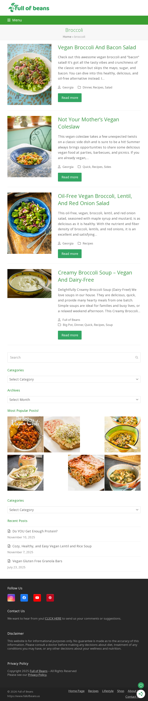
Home (67, 37)
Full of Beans (71, 320)
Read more (70, 97)
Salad (108, 87)
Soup (109, 325)
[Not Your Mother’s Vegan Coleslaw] (29, 146)
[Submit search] (136, 357)
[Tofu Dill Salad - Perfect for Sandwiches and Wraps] (25, 473)
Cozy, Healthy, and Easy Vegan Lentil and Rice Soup (52, 546)
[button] (14, 20)
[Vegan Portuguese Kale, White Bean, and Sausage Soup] (123, 473)
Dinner (87, 87)
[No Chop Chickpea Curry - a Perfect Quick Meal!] (123, 435)
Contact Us (133, 697)
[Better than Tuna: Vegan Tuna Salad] (62, 435)
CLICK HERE (53, 618)
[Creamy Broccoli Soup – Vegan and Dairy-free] (29, 283)
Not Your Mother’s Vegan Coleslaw (88, 123)
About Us (134, 691)
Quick (87, 167)
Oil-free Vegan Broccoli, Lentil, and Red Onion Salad (95, 199)
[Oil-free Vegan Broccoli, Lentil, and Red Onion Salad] (29, 223)
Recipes (98, 87)
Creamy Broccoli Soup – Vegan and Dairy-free (95, 276)
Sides (107, 167)
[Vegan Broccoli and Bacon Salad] (29, 74)
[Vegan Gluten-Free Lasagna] (86, 473)
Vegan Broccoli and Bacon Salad (97, 47)
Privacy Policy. (37, 675)
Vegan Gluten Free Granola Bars (37, 561)
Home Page (76, 691)
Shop (120, 691)
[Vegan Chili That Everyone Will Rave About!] (25, 435)
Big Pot (68, 325)
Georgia (67, 87)
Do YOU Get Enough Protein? (35, 531)
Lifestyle (108, 691)
